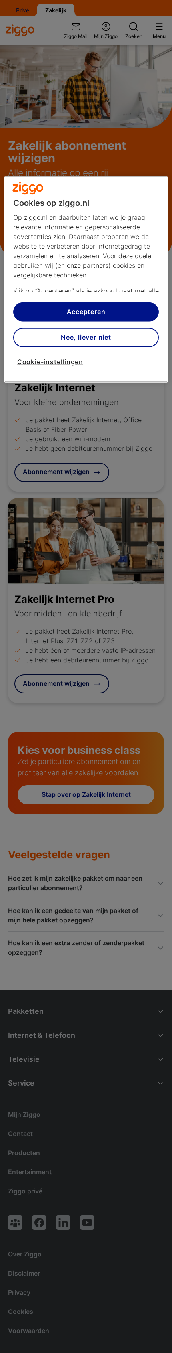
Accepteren (86, 312)
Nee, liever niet (86, 337)
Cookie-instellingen (50, 361)
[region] (86, 279)
